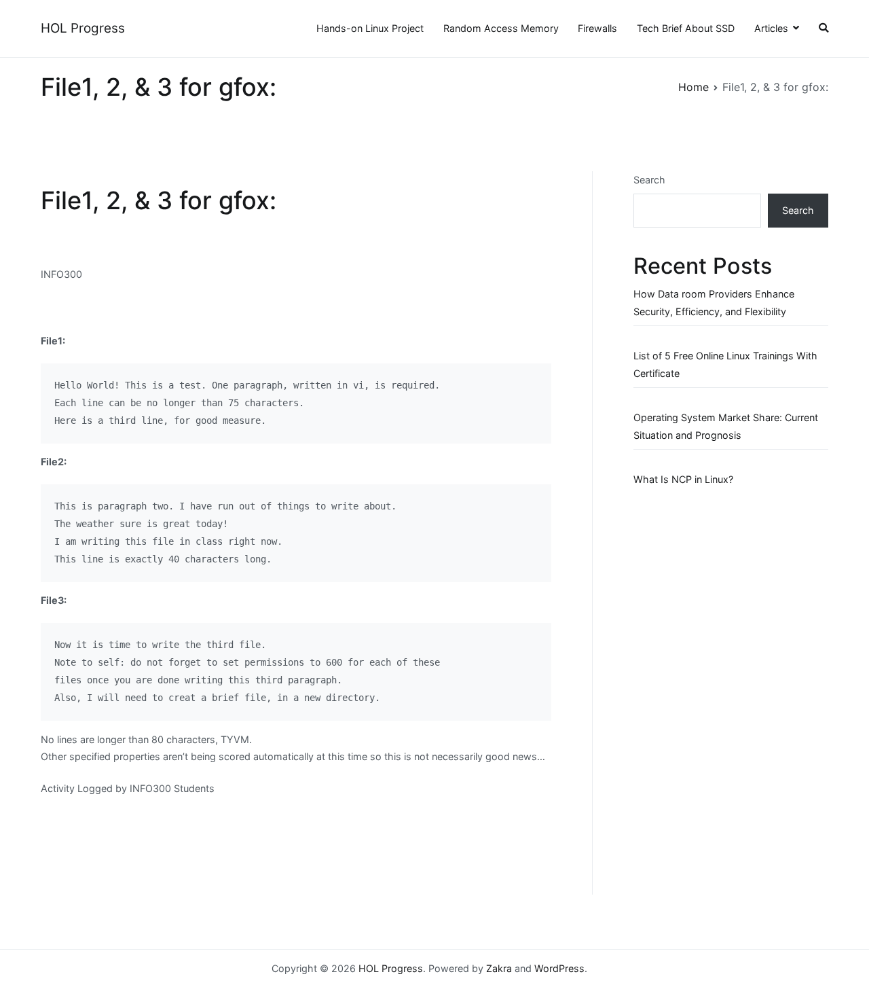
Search (649, 179)
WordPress (559, 968)
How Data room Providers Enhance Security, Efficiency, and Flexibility (713, 302)
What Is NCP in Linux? (683, 479)
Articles (771, 28)
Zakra (499, 968)
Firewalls (597, 28)
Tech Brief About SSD (686, 28)
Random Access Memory (501, 28)
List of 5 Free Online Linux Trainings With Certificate (725, 364)
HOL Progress (83, 28)
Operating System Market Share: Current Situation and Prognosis (725, 426)
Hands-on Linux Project (370, 28)
